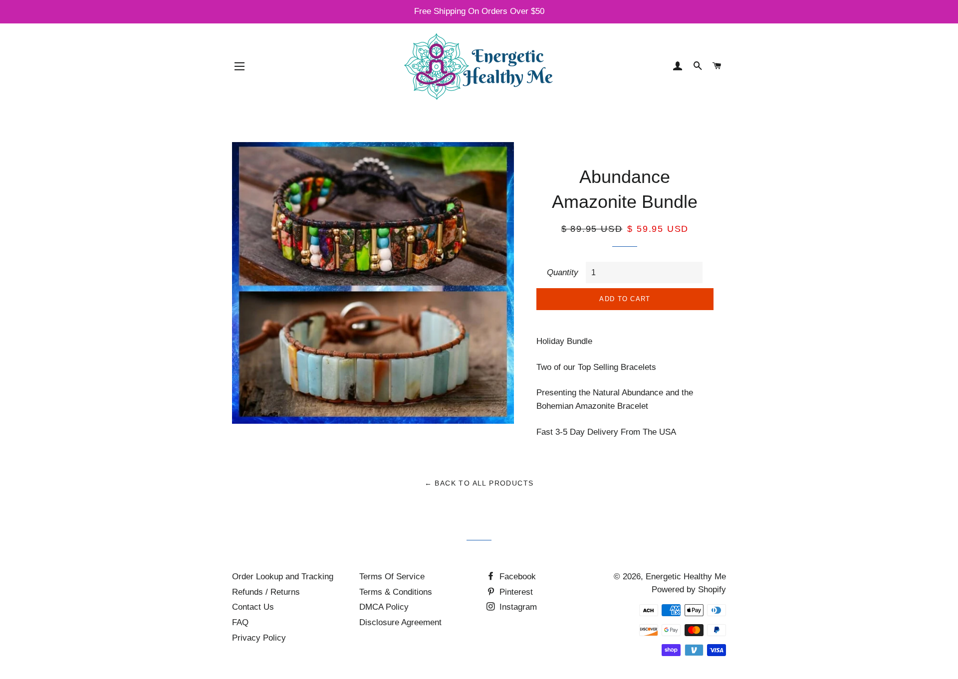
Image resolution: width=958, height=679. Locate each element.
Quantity (562, 272)
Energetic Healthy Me (686, 576)
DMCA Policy (384, 607)
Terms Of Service (392, 576)
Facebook (516, 576)
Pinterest (515, 592)
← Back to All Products (479, 483)
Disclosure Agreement (400, 622)
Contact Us (253, 607)
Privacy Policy (259, 638)
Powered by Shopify (689, 589)
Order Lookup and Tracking (282, 576)
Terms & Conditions (395, 592)
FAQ (240, 622)
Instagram (517, 607)
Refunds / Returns (266, 592)
